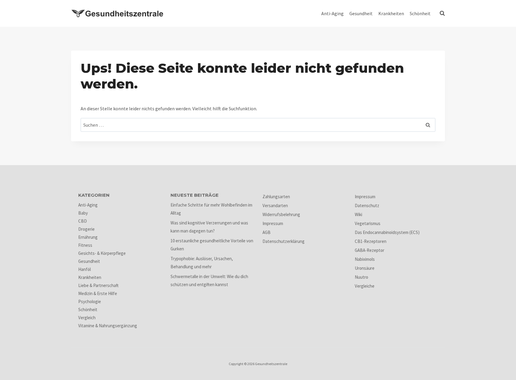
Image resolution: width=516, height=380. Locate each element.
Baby (83, 213)
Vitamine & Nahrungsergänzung (107, 325)
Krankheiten (391, 13)
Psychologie (89, 301)
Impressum (272, 223)
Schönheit (420, 13)
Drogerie (86, 229)
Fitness (85, 245)
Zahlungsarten (276, 196)
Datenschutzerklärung (283, 241)
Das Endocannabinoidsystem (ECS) (387, 232)
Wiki (358, 214)
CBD (82, 221)
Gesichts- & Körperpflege (102, 253)
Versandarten (275, 205)
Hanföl (84, 269)
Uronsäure (364, 268)
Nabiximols (365, 259)
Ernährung (88, 237)
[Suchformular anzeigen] (441, 13)
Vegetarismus (367, 223)
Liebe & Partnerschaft (98, 285)
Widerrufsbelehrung (281, 214)
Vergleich (87, 317)
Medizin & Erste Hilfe (97, 293)
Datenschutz (367, 205)
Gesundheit (361, 13)
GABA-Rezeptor (369, 250)
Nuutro (361, 277)
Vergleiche (364, 286)
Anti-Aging (332, 13)
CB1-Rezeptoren (370, 241)
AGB (266, 232)
